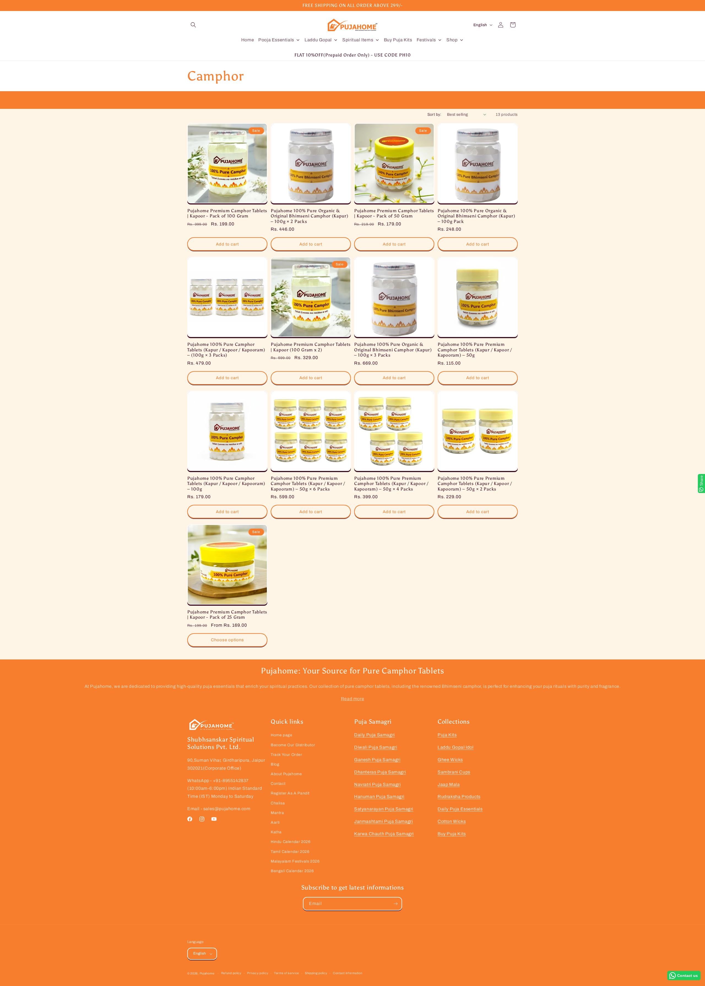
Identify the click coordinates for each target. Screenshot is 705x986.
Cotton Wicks (452, 821)
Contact (278, 784)
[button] (193, 25)
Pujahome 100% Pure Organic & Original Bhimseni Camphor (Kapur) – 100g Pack (476, 216)
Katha (276, 832)
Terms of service (286, 973)
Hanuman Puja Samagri (379, 796)
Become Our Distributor (293, 745)
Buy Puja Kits (452, 833)
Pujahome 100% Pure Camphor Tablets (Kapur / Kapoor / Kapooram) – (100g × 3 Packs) (226, 350)
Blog (275, 764)
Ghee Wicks (450, 759)
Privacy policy (257, 973)
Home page (281, 735)
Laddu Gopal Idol (456, 747)
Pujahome (207, 973)
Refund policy (231, 973)
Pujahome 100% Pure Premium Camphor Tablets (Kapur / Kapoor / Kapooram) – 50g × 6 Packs (308, 484)
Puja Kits (447, 734)
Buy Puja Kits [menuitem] (398, 39)
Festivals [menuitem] (426, 39)
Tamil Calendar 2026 (290, 852)
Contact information (347, 973)
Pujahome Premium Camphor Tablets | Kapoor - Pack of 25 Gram (227, 614)
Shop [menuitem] (451, 39)
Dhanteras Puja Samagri (380, 772)
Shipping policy (316, 973)
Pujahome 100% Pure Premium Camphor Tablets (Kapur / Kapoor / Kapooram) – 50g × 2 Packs (475, 484)
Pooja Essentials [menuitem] (276, 39)
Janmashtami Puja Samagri (383, 821)
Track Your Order (286, 755)
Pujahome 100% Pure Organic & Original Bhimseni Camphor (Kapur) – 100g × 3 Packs (393, 350)
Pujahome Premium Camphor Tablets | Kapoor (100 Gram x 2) (311, 347)
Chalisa (278, 803)
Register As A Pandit (290, 793)
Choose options (227, 640)
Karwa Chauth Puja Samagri (384, 833)
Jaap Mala (449, 784)
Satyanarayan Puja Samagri (383, 809)
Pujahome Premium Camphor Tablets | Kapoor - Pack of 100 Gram (227, 213)
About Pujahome (286, 774)
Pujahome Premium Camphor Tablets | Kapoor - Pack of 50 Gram (394, 213)
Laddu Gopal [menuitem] (318, 39)
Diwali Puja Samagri (375, 747)
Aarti (275, 822)
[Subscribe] (395, 903)
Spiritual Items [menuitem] (357, 39)
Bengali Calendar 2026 (292, 871)
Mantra (277, 813)
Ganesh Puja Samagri (377, 759)
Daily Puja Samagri (374, 734)
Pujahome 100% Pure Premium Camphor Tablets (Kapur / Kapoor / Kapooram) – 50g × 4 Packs (391, 484)
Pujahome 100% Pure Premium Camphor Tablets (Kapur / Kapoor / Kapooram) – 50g (475, 350)
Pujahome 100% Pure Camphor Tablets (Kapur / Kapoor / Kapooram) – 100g (226, 484)
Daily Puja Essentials (460, 809)
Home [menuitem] (247, 39)
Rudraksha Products (459, 796)
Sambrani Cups (454, 772)
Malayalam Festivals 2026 (295, 861)
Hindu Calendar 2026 (290, 842)
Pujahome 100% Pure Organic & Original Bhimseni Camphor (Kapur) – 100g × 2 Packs (309, 216)
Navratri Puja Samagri (377, 784)
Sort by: (434, 114)
